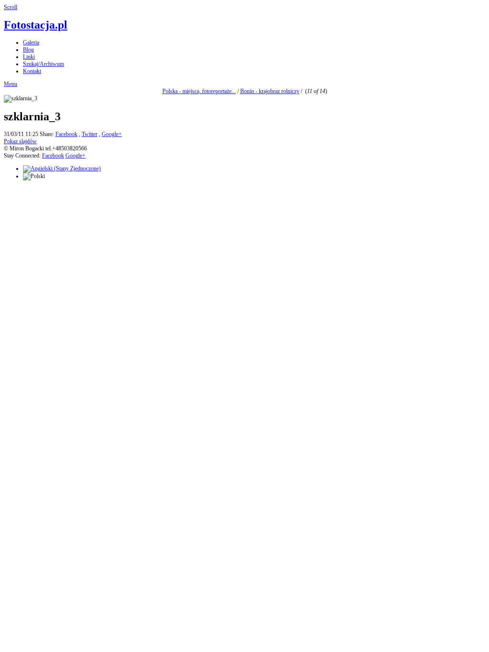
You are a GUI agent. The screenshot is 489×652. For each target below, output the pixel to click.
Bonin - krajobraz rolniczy (269, 91)
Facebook (66, 134)
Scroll (10, 7)
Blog (28, 49)
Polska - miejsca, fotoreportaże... (199, 91)
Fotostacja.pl (35, 25)
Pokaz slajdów (20, 141)
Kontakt (32, 71)
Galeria (31, 42)
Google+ (112, 134)
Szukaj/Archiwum (43, 64)
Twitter (89, 134)
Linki (29, 56)
